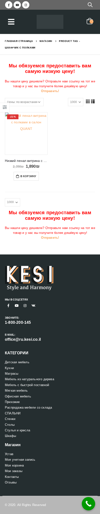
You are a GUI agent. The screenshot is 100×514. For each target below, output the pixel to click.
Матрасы (11, 373)
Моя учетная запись (20, 459)
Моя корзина (14, 465)
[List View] (93, 101)
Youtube (16, 305)
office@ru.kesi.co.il (23, 339)
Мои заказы (13, 471)
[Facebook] (8, 4)
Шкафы (10, 436)
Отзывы (11, 482)
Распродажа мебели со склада (28, 407)
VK (33, 305)
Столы (10, 425)
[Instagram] (25, 4)
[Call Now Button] (88, 503)
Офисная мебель (18, 396)
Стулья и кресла (17, 430)
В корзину (28, 176)
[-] (50, 22)
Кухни (9, 368)
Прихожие (12, 402)
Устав (9, 454)
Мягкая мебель (16, 390)
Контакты (12, 477)
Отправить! (50, 91)
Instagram (25, 305)
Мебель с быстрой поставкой (27, 385)
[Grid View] (87, 101)
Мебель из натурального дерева (29, 379)
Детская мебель (17, 362)
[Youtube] (17, 4)
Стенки (10, 419)
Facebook (8, 305)
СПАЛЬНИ (12, 413)
